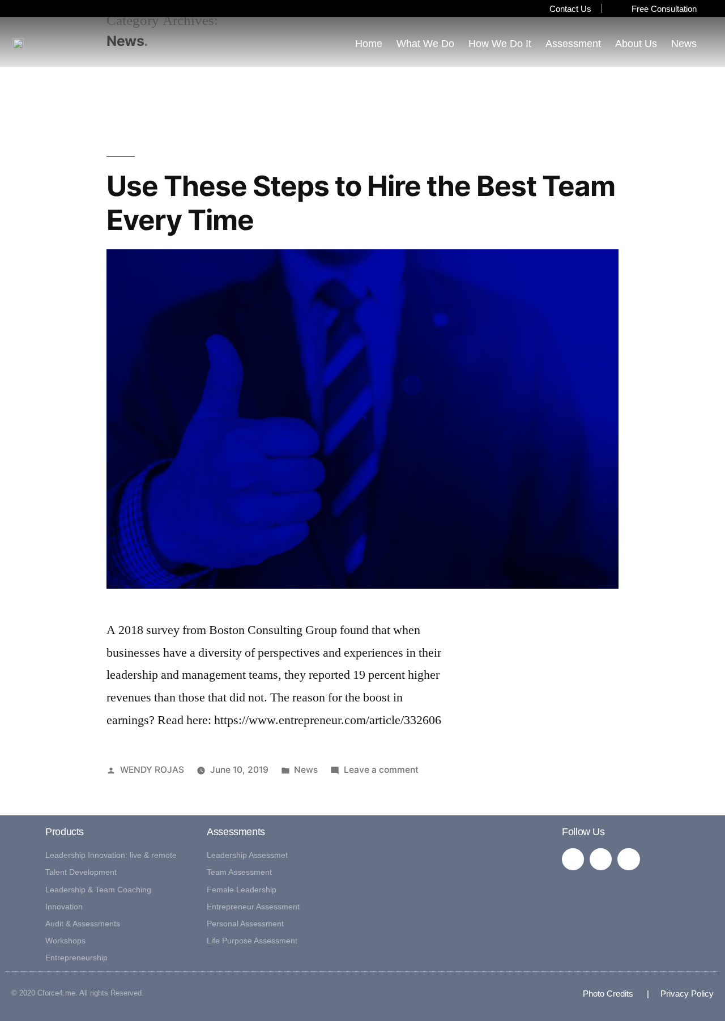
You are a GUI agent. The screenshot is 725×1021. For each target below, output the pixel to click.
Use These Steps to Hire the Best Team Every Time (360, 202)
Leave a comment (381, 769)
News (684, 43)
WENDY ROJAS (152, 769)
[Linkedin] (573, 859)
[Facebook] (601, 859)
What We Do (425, 43)
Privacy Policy (681, 993)
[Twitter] (628, 859)
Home (368, 43)
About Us (636, 43)
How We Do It (499, 43)
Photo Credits (608, 993)
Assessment (573, 43)
